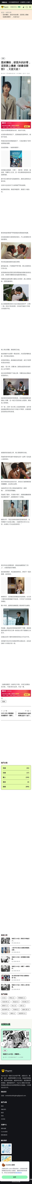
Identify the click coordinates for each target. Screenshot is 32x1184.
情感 (4, 768)
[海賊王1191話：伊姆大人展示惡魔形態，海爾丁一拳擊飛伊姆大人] (5, 987)
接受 (14, 1177)
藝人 (4, 777)
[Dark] (23, 7)
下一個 (27, 711)
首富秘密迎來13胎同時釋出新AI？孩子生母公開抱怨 (24, 716)
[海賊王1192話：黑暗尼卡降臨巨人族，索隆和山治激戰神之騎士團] (5, 941)
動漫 (2, 1112)
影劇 (3, 58)
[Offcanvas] (30, 7)
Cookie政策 (4, 1131)
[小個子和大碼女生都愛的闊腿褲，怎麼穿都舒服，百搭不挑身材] (5, 950)
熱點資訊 (3, 1109)
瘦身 (4, 782)
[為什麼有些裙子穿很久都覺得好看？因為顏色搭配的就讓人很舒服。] (5, 978)
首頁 (2, 12)
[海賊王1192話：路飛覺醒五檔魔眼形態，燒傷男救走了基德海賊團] (5, 959)
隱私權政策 (4, 1135)
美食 (2, 1115)
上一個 (5, 711)
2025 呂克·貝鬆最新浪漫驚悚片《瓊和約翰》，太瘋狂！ (7, 715)
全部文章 (8, 12)
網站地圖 (3, 1128)
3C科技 (3, 1119)
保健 (4, 772)
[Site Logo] (5, 7)
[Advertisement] (16, 40)
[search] (27, 7)
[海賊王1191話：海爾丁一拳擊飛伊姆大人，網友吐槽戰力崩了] (5, 968)
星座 (2, 1106)
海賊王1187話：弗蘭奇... (12, 1054)
